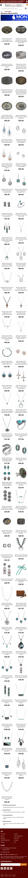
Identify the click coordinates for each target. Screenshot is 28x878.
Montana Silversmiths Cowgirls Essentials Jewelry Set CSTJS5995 (21, 508)
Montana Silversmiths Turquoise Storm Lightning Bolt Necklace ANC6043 (7, 411)
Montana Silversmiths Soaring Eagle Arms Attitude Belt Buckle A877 (7, 40)
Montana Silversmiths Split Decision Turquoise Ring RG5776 (21, 435)
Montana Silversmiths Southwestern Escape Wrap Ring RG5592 (7, 459)
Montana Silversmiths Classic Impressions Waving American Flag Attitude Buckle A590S (21, 66)
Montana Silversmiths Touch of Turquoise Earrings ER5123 (7, 387)
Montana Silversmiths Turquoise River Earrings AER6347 (7, 701)
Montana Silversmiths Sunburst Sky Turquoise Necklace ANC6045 (7, 435)
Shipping (3, 838)
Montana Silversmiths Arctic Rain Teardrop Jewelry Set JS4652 (21, 265)
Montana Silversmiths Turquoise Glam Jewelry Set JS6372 (7, 653)
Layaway (3, 842)
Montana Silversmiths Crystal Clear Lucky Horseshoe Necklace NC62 (21, 289)
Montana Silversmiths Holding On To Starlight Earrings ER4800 (21, 165)
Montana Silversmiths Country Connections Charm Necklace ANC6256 (21, 750)
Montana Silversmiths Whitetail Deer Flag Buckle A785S (7, 66)
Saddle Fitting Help (5, 840)
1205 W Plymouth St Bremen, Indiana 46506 (9, 848)
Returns (2, 836)
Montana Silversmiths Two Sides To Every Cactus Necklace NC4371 (7, 289)
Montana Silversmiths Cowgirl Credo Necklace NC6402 (21, 653)
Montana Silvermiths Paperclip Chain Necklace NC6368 (7, 605)
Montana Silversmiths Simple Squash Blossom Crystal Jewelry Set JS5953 (21, 411)
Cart (15, 842)
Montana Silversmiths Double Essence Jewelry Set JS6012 (6, 750)
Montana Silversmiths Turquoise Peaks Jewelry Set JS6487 (7, 725)
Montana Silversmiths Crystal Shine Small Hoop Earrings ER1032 (7, 215)
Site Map (16, 840)
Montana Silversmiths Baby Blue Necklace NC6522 (7, 774)
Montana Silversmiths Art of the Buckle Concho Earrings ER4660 (7, 191)
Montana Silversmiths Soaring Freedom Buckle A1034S (21, 532)
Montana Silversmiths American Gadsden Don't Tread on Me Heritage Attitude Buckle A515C (21, 92)
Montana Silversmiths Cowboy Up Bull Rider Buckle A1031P (7, 532)
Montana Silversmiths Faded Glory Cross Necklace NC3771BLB (7, 313)
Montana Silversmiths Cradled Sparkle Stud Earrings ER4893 (21, 141)
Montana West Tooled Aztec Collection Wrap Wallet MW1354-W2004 (21, 605)
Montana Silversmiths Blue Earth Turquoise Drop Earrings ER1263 (21, 191)
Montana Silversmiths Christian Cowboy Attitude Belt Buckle (21, 117)
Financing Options (18, 836)
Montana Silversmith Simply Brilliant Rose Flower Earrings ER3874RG (21, 363)
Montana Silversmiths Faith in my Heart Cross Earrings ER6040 (21, 387)
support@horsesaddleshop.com (9, 854)
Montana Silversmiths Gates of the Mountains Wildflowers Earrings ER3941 (6, 165)
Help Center (17, 838)
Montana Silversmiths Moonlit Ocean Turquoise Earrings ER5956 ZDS (7, 141)
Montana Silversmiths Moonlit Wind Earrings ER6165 (21, 774)
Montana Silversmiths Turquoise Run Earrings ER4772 (21, 459)
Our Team (3, 834)
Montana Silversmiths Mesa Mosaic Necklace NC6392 (7, 629)
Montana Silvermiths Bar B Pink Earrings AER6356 (7, 579)
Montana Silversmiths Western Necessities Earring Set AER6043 (7, 484)
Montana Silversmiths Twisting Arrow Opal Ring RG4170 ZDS (21, 215)
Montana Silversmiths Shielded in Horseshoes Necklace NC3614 (21, 337)
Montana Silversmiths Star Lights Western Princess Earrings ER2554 (7, 556)
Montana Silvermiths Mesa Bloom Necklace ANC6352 (21, 555)
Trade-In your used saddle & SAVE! (11, 1)
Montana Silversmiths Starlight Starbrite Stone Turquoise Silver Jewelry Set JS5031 (7, 239)
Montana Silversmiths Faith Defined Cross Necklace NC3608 (21, 313)
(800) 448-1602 (6, 852)
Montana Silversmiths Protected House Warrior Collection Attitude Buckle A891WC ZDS (21, 40)
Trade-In (16, 834)
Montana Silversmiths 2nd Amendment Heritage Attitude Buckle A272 (7, 91)
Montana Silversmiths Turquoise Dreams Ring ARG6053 (21, 484)
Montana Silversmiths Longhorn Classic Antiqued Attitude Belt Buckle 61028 (7, 117)
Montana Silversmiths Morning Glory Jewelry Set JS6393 (21, 629)
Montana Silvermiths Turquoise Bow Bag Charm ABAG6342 (21, 580)
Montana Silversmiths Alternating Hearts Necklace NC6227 (21, 725)
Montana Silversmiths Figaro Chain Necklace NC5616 (7, 798)
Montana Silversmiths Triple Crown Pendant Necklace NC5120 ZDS (7, 265)
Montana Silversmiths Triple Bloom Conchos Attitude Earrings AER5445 (7, 508)
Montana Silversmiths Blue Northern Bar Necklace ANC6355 (21, 701)
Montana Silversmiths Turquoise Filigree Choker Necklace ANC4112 (7, 363)
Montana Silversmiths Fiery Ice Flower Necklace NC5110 (21, 239)
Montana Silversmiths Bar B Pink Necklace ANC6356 (21, 676)
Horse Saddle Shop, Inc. (14, 5)
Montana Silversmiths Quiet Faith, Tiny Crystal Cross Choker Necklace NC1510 (7, 338)
